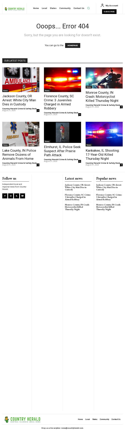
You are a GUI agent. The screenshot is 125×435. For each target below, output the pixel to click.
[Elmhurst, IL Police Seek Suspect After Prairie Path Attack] (62, 132)
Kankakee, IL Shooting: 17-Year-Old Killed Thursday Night (102, 155)
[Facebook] (4, 195)
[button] (88, 8)
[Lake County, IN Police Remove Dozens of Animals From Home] (20, 134)
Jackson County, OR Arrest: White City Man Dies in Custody (19, 100)
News (5, 90)
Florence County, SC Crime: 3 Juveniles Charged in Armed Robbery (59, 102)
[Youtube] (22, 195)
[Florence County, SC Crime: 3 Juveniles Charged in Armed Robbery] (62, 79)
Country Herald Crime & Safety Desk (19, 108)
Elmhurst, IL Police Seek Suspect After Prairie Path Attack (62, 151)
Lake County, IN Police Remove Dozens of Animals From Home (19, 155)
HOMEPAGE (73, 45)
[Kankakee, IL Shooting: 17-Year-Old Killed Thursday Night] (104, 134)
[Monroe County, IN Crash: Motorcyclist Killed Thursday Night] (104, 77)
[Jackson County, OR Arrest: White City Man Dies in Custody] (20, 79)
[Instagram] (10, 195)
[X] (16, 195)
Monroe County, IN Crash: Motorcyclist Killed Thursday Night (102, 97)
